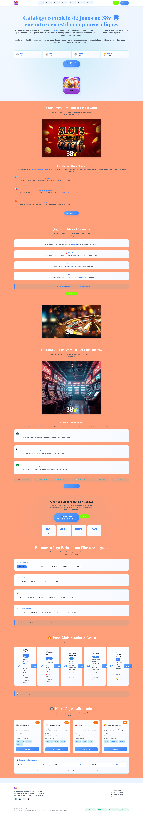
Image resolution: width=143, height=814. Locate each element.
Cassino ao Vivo (56, 798)
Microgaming (52, 597)
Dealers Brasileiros (77, 793)
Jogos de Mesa (56, 795)
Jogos (48, 2)
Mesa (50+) (43, 566)
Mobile (72, 2)
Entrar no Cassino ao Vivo (71, 486)
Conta (64, 2)
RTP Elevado (75, 790)
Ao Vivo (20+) (54, 566)
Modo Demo (60, 612)
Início (40, 2)
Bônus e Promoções (77, 798)
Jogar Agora (27, 749)
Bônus (56, 2)
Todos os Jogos (56, 790)
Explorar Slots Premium (71, 213)
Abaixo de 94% (54, 582)
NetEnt (20, 597)
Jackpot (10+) (66, 566)
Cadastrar (124, 2)
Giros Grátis (22, 612)
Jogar (35, 666)
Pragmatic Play (30, 597)
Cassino (54, 800)
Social (89, 2)
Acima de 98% (22, 582)
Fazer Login (84, 516)
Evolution (41, 597)
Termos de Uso (95, 798)
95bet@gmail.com (117, 790)
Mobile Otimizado (72, 612)
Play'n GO (62, 597)
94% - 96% (43, 582)
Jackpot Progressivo (47, 612)
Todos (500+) (22, 566)
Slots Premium (56, 793)
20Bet (71, 47)
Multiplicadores (33, 612)
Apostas (80, 2)
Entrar (115, 2)
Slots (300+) (33, 566)
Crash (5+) (77, 566)
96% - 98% (33, 582)
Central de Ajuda (96, 793)
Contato (93, 795)
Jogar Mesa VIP (71, 293)
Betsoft (71, 597)
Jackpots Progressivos (78, 795)
